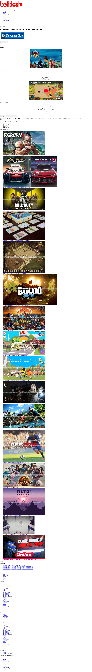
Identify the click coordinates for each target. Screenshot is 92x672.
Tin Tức (4, 13)
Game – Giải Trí (5, 588)
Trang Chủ (4, 12)
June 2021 (4, 578)
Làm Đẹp (4, 597)
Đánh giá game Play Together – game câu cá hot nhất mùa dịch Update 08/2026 (16, 380)
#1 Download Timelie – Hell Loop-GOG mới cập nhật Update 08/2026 (15, 534)
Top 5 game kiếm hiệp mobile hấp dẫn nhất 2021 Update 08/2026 (14, 487)
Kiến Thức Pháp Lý (6, 20)
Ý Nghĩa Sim (5, 610)
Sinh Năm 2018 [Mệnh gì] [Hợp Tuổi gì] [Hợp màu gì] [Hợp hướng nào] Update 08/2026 (18, 567)
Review (4, 603)
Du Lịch (4, 587)
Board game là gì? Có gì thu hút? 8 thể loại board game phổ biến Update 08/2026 (16, 240)
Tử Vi (4, 608)
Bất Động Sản (5, 584)
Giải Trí (4, 17)
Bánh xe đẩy (5, 652)
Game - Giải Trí (2, 26)
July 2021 (4, 577)
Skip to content (2, 0)
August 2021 (5, 576)
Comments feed (5, 616)
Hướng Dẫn (5, 591)
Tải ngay (3, 116)
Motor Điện (4, 599)
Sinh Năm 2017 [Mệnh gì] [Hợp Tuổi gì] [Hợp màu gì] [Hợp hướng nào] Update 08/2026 (18, 566)
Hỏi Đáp (4, 590)
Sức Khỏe (4, 604)
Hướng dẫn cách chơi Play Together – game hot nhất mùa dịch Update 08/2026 (16, 355)
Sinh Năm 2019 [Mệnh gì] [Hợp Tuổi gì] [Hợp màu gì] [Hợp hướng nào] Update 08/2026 (18, 568)
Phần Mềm (4, 600)
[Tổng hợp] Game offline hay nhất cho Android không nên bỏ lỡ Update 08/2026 (16, 515)
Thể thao (4, 605)
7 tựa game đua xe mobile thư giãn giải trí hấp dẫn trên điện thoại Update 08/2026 (16, 187)
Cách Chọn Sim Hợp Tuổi (7, 585)
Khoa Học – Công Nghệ (7, 16)
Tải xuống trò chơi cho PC (11, 116)
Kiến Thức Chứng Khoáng (7, 594)
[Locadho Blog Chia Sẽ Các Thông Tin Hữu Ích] (11, 6)
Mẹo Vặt (4, 598)
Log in (4, 614)
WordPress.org (5, 617)
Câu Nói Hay (5, 18)
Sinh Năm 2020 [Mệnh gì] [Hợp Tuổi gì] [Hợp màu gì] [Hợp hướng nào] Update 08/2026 (18, 569)
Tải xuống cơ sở (4, 41)
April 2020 (4, 579)
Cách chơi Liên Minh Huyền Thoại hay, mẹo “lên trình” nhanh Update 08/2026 (16, 330)
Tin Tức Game (5, 645)
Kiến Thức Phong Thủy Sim (7, 596)
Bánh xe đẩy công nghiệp (7, 653)
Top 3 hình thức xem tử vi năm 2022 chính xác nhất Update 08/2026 (14, 565)
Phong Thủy (5, 19)
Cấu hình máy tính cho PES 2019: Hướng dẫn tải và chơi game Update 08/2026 (16, 462)
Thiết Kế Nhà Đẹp (6, 606)
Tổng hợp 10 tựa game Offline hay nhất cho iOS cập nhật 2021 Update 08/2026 (16, 305)
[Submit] (5, 11)
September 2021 (5, 575)
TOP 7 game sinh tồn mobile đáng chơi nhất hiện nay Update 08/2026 (14, 273)
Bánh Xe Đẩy (5, 621)
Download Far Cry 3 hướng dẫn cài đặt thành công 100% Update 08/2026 (15, 429)
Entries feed (5, 615)
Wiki (3, 609)
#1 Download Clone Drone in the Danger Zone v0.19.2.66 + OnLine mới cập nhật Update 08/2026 (19, 559)
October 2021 (5, 574)
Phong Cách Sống (6, 601)
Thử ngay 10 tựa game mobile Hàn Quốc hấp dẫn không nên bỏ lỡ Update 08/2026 (17, 403)
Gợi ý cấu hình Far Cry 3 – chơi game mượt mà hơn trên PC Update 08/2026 (15, 155)
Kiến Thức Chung (6, 14)
